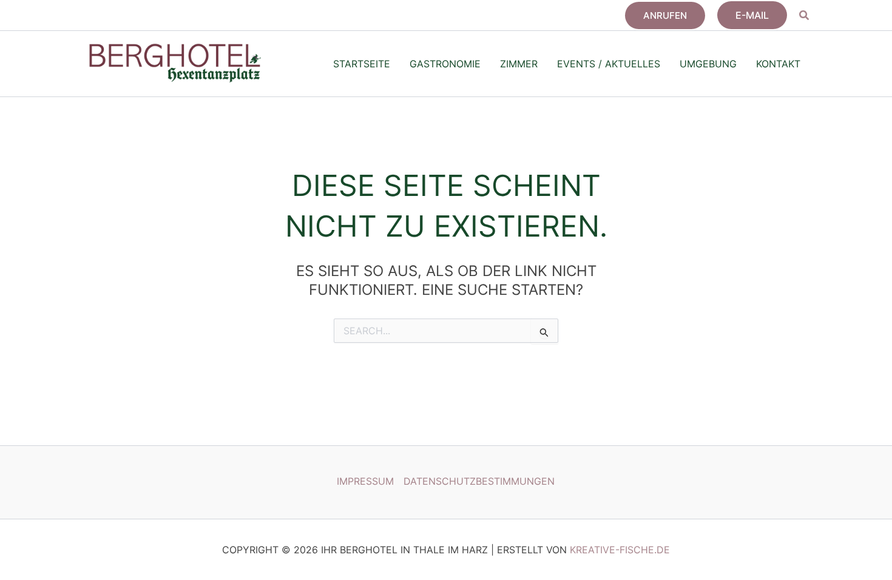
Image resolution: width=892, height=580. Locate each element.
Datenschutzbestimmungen (479, 481)
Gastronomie (445, 64)
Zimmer (519, 64)
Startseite (361, 64)
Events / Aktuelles (608, 64)
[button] (665, 15)
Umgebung (708, 64)
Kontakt (778, 64)
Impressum (365, 481)
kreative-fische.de (620, 550)
